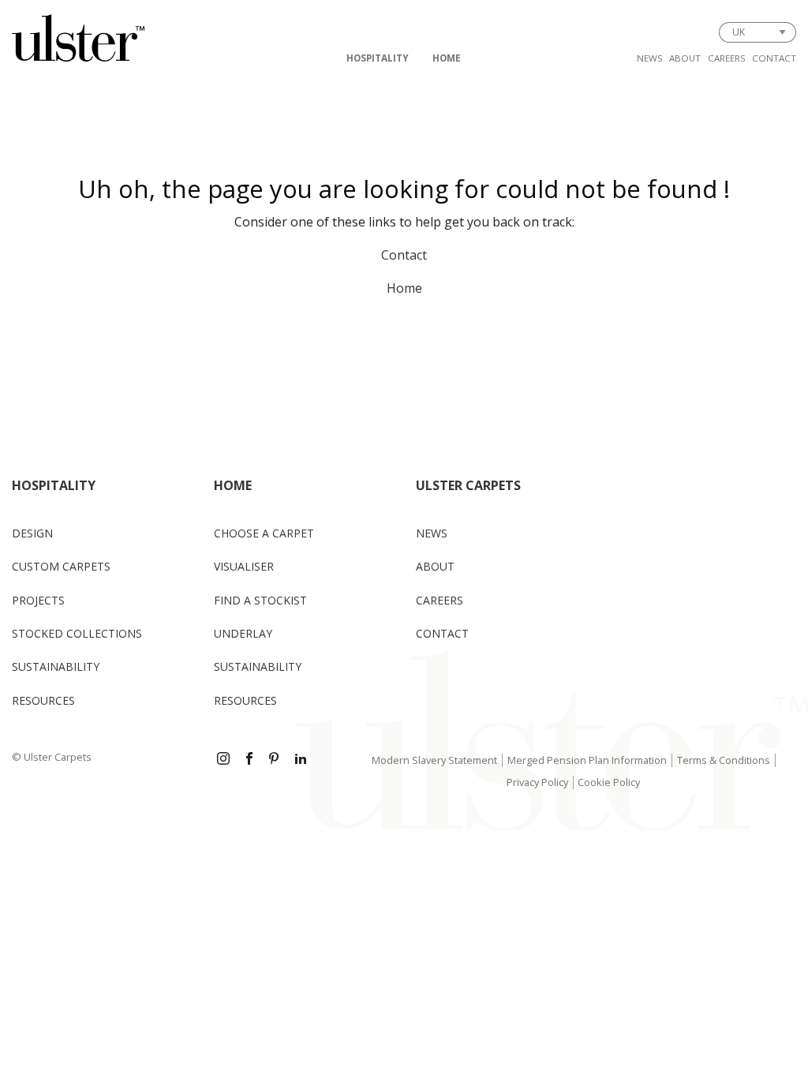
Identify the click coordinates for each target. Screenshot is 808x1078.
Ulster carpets (468, 485)
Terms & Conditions (723, 760)
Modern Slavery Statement (434, 760)
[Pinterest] (275, 760)
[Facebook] (249, 760)
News (650, 58)
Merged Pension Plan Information (587, 760)
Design (32, 533)
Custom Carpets (61, 566)
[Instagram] (223, 760)
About (685, 58)
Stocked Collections (77, 633)
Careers (727, 58)
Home (446, 58)
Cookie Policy (609, 782)
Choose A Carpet (264, 533)
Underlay (243, 633)
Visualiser (244, 566)
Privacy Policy (537, 782)
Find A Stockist (260, 600)
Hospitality (377, 58)
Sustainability (55, 666)
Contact (774, 58)
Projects (38, 600)
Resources (43, 700)
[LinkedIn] (300, 760)
